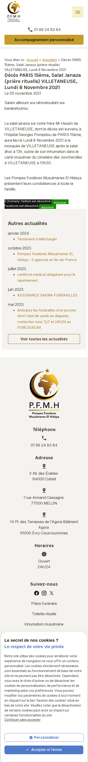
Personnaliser (46, 737)
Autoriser (60, 202)
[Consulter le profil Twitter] (51, 593)
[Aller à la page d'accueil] (13, 11)
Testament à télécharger (37, 239)
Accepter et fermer (46, 749)
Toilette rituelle (44, 613)
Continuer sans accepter (22, 720)
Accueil (32, 60)
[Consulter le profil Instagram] (44, 593)
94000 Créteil (44, 476)
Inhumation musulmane (44, 624)
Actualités (49, 60)
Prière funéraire (44, 603)
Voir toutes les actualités (44, 339)
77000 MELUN (44, 500)
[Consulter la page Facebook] (36, 593)
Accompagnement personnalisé (44, 39)
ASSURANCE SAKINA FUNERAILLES (47, 295)
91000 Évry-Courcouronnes (44, 527)
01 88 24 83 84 (47, 29)
